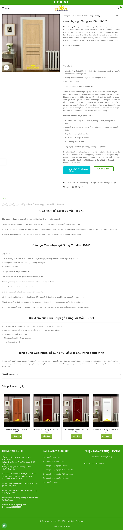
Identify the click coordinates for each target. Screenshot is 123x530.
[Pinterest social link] (65, 2)
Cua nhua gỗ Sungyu (72, 27)
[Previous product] (114, 15)
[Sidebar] (3, 162)
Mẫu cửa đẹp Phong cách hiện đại (86, 183)
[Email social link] (61, 2)
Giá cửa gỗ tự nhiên (50, 482)
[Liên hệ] (4, 526)
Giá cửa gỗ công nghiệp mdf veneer (56, 478)
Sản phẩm (77, 16)
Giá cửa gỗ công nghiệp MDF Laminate (58, 470)
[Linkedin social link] (68, 2)
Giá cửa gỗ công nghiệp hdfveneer (56, 466)
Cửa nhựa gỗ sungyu (92, 16)
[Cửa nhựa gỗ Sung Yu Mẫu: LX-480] (47, 410)
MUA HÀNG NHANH (104, 169)
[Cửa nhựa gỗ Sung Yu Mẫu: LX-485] (76, 410)
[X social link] (57, 2)
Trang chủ (67, 16)
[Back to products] (116, 15)
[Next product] (119, 15)
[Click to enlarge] (6, 67)
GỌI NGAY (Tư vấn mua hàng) (78, 170)
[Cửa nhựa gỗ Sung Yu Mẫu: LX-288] (17, 410)
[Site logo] (61, 8)
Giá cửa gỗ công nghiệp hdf (53, 461)
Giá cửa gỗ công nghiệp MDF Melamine (58, 474)
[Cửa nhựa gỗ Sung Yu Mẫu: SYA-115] (106, 410)
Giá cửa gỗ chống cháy (51, 457)
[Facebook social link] (54, 2)
